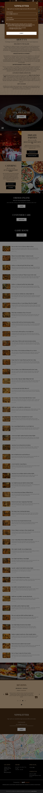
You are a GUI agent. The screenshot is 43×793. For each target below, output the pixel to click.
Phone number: (9, 17)
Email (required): (9, 11)
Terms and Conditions (26, 25)
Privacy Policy (18, 25)
